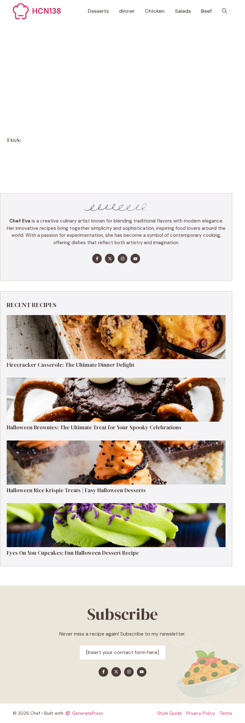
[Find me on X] (110, 258)
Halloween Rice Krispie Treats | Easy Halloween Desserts (76, 490)
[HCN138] (21, 11)
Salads (183, 11)
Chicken (155, 11)
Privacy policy (200, 713)
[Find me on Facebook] (97, 258)
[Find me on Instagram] (122, 258)
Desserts (98, 11)
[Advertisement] (122, 70)
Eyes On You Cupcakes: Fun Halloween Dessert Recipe (73, 553)
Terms (225, 713)
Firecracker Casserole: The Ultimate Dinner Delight (70, 365)
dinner (127, 11)
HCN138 (46, 11)
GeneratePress (87, 713)
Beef (206, 11)
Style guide (169, 713)
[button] (224, 11)
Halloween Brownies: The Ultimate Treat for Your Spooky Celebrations (94, 427)
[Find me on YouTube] (135, 258)
